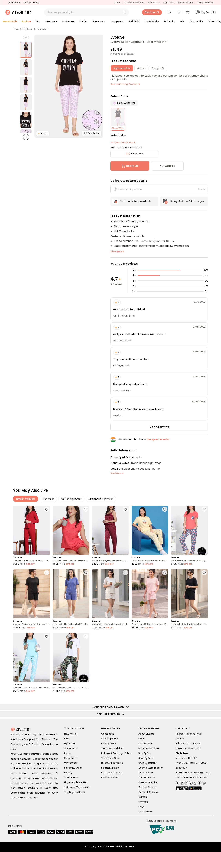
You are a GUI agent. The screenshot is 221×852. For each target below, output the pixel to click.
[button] (124, 12)
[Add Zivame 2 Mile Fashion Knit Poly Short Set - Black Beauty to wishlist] (46, 572)
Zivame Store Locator (150, 767)
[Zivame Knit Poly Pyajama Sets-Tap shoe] (71, 657)
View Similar (93, 133)
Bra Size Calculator (149, 748)
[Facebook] (177, 782)
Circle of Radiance (148, 792)
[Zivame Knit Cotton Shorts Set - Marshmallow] (110, 593)
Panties (68, 753)
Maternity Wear (73, 767)
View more (117, 251)
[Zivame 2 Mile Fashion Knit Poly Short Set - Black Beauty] (31, 593)
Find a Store (145, 811)
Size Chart (137, 153)
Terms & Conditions (112, 748)
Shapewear (70, 758)
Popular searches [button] (109, 714)
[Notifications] (169, 12)
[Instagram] (186, 782)
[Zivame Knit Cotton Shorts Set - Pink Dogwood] (150, 593)
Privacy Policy (108, 743)
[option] (26, 50)
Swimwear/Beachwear (76, 787)
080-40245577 (192, 763)
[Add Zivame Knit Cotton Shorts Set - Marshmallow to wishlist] (125, 572)
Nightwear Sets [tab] (122, 68)
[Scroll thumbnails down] (26, 137)
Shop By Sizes (146, 758)
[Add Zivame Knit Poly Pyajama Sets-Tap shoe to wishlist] (85, 636)
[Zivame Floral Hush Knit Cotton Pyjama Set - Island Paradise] (31, 657)
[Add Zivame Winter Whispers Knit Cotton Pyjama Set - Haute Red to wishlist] (46, 509)
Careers (142, 797)
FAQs (141, 806)
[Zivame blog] (195, 782)
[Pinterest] (190, 782)
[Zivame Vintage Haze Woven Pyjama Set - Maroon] (110, 530)
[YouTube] (199, 782)
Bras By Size (144, 753)
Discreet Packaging (112, 763)
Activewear (70, 748)
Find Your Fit (145, 743)
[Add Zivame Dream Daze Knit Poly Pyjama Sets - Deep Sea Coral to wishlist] (204, 509)
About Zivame (146, 733)
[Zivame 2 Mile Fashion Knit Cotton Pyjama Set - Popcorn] (150, 530)
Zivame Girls (71, 777)
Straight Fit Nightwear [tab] (101, 498)
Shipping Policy (109, 738)
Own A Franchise (147, 782)
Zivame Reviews (147, 787)
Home (15, 29)
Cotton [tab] (141, 68)
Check (201, 189)
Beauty (68, 772)
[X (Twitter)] (181, 782)
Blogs (117, 2)
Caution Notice (109, 777)
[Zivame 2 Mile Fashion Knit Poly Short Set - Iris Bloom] (71, 593)
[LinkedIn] (203, 782)
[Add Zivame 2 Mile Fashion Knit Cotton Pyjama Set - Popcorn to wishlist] (164, 509)
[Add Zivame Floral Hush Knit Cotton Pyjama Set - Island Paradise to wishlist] (46, 636)
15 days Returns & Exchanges (187, 201)
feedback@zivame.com (196, 772)
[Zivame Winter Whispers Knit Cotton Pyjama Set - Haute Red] (31, 530)
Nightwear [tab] (48, 498)
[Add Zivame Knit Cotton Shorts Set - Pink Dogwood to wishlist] (164, 572)
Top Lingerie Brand (74, 792)
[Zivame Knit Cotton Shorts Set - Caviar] (189, 593)
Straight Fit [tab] (158, 68)
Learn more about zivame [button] (109, 706)
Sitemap (143, 801)
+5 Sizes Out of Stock (122, 142)
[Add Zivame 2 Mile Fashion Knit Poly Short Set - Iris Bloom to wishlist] (85, 572)
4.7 (42, 133)
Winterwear (70, 763)
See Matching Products (125, 84)
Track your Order (110, 758)
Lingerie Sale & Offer (75, 782)
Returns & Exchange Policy (116, 753)
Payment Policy (110, 767)
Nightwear (27, 29)
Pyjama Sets (42, 29)
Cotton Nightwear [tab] (71, 498)
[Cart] (188, 12)
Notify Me (132, 166)
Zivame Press (145, 772)
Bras (66, 738)
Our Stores (168, 2)
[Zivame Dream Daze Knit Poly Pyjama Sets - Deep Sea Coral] (189, 530)
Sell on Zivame (185, 2)
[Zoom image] (68, 86)
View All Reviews (159, 426)
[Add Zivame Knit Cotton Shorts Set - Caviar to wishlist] (204, 572)
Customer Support (111, 772)
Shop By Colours (147, 763)
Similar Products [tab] (25, 498)
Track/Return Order (134, 2)
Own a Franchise (205, 2)
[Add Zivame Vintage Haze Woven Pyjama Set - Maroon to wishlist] (125, 509)
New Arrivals (70, 733)
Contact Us (153, 2)
